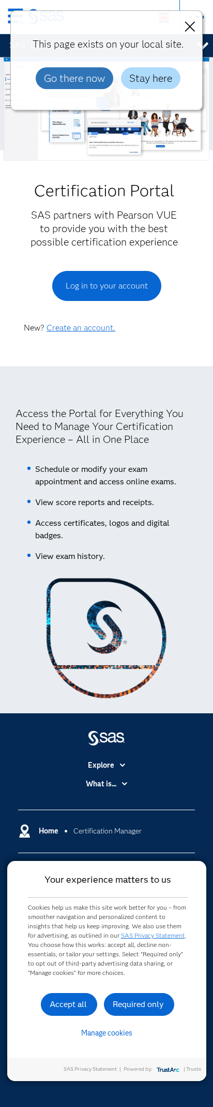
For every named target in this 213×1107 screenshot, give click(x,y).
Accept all (68, 1004)
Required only (138, 1004)
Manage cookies (106, 1033)
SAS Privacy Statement (153, 935)
